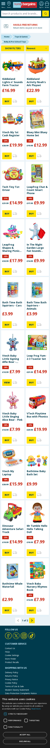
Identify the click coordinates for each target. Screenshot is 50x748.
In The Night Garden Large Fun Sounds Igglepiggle (35, 247)
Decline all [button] (25, 741)
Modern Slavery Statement (17, 689)
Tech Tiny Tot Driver (10, 188)
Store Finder (10, 658)
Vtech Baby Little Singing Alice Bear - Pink (12, 416)
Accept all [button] (25, 735)
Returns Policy (11, 676)
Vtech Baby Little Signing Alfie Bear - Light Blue (10, 359)
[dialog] (25, 721)
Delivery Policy (11, 672)
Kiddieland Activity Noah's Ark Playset (36, 82)
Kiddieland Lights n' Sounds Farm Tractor (12, 82)
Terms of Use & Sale (14, 686)
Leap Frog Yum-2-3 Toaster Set (36, 357)
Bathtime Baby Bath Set (36, 472)
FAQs (7, 651)
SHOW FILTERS (13, 48)
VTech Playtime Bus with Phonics (37, 415)
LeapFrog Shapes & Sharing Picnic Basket (10, 247)
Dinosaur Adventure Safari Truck (12, 529)
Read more (36, 709)
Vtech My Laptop (8, 472)
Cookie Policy (11, 683)
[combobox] (25, 13)
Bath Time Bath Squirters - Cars (12, 304)
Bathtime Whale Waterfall (12, 585)
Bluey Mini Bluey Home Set (37, 134)
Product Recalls (12, 662)
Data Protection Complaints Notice (21, 693)
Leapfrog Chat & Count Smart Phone (37, 190)
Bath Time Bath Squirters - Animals (37, 305)
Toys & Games (21, 36)
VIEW (7, 382)
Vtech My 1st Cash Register (11, 134)
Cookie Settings (12, 655)
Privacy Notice (11, 679)
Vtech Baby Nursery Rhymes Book (37, 587)
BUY (7, 101)
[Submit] (45, 13)
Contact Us (10, 648)
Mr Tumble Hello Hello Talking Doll (37, 529)
